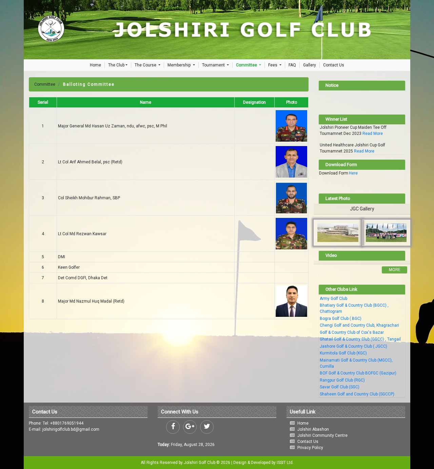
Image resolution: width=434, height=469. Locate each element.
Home (95, 65)
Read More (372, 133)
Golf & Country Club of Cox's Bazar (352, 332)
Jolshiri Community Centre (322, 435)
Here (353, 173)
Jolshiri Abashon (313, 429)
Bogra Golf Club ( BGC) (340, 318)
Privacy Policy (310, 447)
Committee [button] (247, 65)
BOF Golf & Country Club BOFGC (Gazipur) (358, 373)
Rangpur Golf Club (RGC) (342, 380)
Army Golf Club (333, 298)
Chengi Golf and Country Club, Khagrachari (359, 325)
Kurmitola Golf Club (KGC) (343, 353)
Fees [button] (273, 65)
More (394, 269)
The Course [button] (146, 65)
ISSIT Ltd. (285, 462)
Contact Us (333, 65)
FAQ (292, 65)
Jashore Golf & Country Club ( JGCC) (353, 346)
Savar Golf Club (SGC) (339, 387)
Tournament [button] (214, 65)
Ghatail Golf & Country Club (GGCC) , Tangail (360, 339)
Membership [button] (179, 65)
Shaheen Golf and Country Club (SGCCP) (357, 394)
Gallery (309, 65)
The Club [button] (116, 65)
